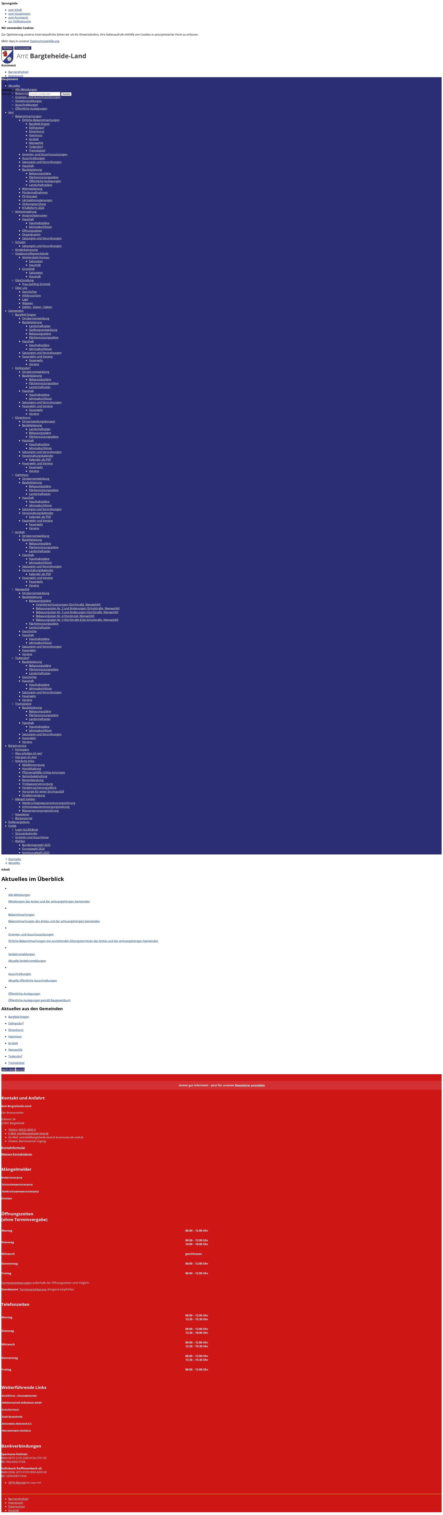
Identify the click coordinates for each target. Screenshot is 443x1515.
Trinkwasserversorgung (37, 784)
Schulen (20, 242)
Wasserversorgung (11, 1177)
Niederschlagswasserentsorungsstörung (48, 803)
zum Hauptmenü (19, 14)
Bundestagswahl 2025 (36, 845)
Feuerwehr (36, 360)
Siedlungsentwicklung (43, 330)
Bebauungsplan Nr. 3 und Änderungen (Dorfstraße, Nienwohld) (77, 612)
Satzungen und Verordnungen (42, 162)
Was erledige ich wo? (28, 753)
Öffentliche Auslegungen (31, 108)
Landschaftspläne (40, 185)
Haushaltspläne (39, 223)
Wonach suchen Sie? (14, 94)
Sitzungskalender (26, 833)
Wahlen (20, 841)
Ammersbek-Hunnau (35, 257)
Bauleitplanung (32, 170)
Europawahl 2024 (33, 849)
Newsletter (22, 814)
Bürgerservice (17, 746)
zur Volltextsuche (19, 21)
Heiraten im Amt (26, 757)
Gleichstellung (24, 280)
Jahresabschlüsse (40, 227)
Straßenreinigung (33, 795)
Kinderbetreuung (26, 250)
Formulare (22, 749)
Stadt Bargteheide (12, 1416)
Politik (12, 826)
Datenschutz (16, 1506)
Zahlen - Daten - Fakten (37, 307)
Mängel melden (25, 799)
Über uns (21, 288)
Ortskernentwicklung (35, 318)
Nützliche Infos (24, 761)
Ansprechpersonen (34, 215)
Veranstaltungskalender (37, 456)
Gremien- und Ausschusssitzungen (38, 97)
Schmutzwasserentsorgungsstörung (46, 807)
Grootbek (28, 269)
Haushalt (28, 166)
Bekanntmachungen (28, 93)
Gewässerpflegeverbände (31, 253)
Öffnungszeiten (32, 231)
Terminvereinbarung (33, 1289)
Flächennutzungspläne (43, 177)
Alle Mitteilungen (26, 89)
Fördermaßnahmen (35, 192)
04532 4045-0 (22, 1130)
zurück (20, 1069)
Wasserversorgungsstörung (40, 810)
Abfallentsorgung (33, 765)
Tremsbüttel (37, 150)
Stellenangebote (19, 822)
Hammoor (36, 135)
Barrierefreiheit (18, 72)
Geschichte (29, 292)
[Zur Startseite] (43, 62)
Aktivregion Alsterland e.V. (17, 1423)
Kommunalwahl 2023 (35, 852)
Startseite (14, 859)
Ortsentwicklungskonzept (38, 421)
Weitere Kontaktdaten (16, 1154)
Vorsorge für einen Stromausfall (43, 791)
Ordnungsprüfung (34, 204)
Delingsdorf (36, 128)
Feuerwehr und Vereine (37, 356)
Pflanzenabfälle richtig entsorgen (43, 772)
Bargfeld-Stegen (39, 124)
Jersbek (34, 139)
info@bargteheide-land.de (28, 1133)
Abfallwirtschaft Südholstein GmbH (22, 1402)
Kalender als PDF (40, 459)
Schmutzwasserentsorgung (17, 1184)
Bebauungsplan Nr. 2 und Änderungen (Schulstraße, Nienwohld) (78, 608)
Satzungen (36, 261)
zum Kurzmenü (18, 17)
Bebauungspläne (40, 173)
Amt (11, 112)
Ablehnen (7, 48)
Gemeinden (16, 311)
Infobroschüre (31, 295)
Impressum (15, 76)
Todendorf (36, 147)
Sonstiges (6, 1198)
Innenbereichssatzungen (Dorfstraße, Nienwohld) (68, 604)
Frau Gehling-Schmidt (36, 284)
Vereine (34, 364)
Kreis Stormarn (10, 1409)
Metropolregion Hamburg (16, 1430)
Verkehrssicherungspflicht (39, 788)
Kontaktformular (13, 1148)
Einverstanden (23, 48)
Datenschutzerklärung (44, 41)
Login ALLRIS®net (26, 830)
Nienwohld (36, 143)
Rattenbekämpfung (34, 776)
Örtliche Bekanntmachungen (41, 120)
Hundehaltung (31, 769)
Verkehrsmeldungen (28, 101)
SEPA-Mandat (17, 1482)
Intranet (13, 83)
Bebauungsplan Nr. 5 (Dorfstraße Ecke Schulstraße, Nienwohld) (77, 620)
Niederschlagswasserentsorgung (20, 1191)
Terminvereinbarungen (16, 1283)
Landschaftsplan (40, 326)
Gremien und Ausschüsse (32, 837)
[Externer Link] (1, 1409)
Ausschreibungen (26, 105)
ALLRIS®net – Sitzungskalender (19, 1395)
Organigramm (31, 234)
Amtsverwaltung (26, 211)
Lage (25, 299)
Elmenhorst (36, 131)
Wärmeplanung (32, 189)
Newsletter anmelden (250, 1085)
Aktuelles (14, 86)
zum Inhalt (15, 10)
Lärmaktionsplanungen (37, 200)
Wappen (27, 303)
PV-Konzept (29, 196)
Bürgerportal (23, 818)
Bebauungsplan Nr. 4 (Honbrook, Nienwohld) (65, 616)
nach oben (8, 1069)
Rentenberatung (33, 780)
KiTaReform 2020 (33, 208)
